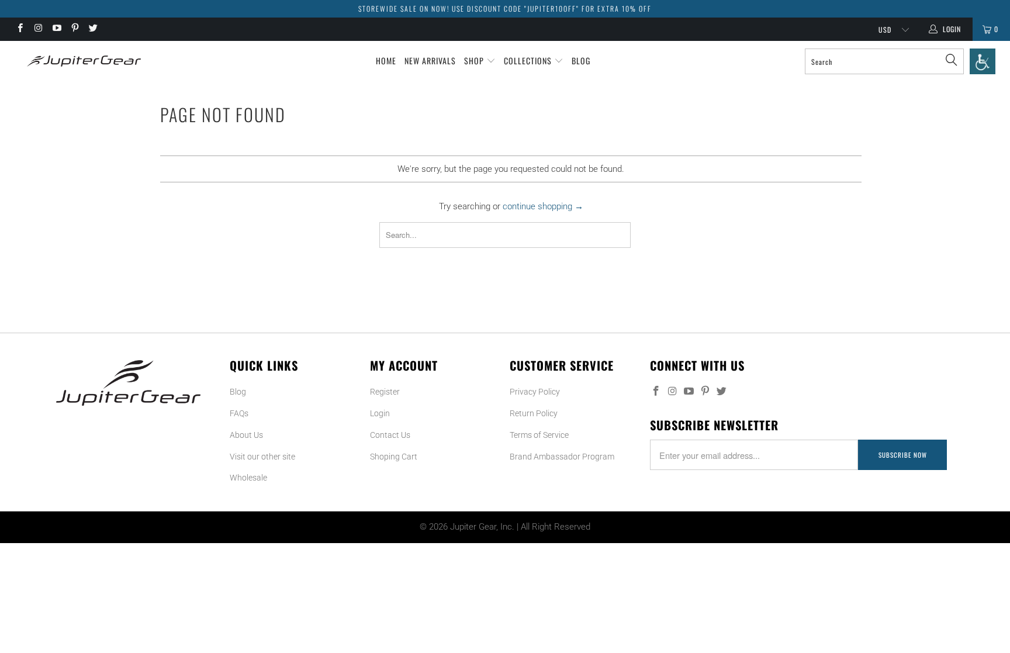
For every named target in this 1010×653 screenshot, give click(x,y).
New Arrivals (430, 60)
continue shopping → (543, 206)
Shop (475, 60)
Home (386, 60)
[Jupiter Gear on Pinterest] (74, 29)
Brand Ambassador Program (562, 456)
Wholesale (248, 477)
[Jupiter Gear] (80, 61)
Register (385, 391)
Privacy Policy (535, 391)
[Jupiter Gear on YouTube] (56, 29)
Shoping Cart (393, 456)
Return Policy (534, 413)
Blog (581, 60)
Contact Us (390, 435)
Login (380, 413)
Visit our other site (262, 456)
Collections (529, 60)
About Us (246, 435)
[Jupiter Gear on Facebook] (20, 29)
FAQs (239, 413)
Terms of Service (539, 435)
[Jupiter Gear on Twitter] (93, 29)
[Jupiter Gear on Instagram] (38, 29)
